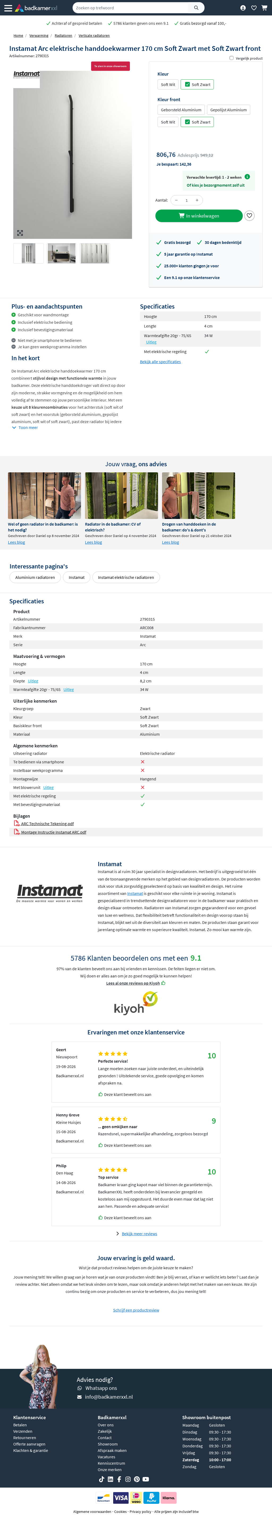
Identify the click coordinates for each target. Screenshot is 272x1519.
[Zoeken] (196, 7)
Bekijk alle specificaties (160, 361)
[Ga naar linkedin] (110, 1479)
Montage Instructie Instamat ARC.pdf (53, 832)
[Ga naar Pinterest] (137, 1479)
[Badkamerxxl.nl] (36, 8)
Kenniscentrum (111, 1463)
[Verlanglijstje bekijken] (253, 8)
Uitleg (151, 342)
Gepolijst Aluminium (228, 109)
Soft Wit (168, 84)
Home (18, 35)
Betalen (20, 1424)
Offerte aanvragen (29, 1444)
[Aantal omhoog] (197, 200)
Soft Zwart (201, 84)
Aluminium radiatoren (35, 577)
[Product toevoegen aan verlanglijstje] (249, 215)
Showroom (108, 1444)
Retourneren (24, 1437)
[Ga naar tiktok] (102, 1479)
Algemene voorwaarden (92, 1511)
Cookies (120, 1511)
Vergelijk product (249, 58)
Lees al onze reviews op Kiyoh (133, 983)
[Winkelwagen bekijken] (264, 8)
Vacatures (106, 1456)
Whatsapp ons (101, 1388)
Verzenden (22, 1431)
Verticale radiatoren (94, 35)
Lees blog (16, 542)
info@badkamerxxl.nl (109, 1396)
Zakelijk (105, 1431)
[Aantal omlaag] (176, 200)
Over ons (106, 1424)
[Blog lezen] (44, 495)
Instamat (76, 577)
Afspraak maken (112, 1450)
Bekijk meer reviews (139, 1233)
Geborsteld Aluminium (181, 109)
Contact (105, 1437)
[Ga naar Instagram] (128, 1479)
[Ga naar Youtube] (146, 1479)
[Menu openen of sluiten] (8, 7)
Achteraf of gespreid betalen (76, 23)
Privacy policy (140, 1511)
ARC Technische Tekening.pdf (47, 823)
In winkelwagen (202, 215)
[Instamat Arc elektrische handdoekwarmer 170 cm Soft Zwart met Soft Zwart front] (72, 155)
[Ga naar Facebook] (119, 1479)
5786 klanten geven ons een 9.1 (141, 23)
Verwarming (38, 35)
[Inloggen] (243, 8)
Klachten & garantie (30, 1450)
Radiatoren (63, 35)
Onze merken (110, 1469)
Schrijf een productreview (136, 1310)
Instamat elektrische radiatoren (126, 577)
